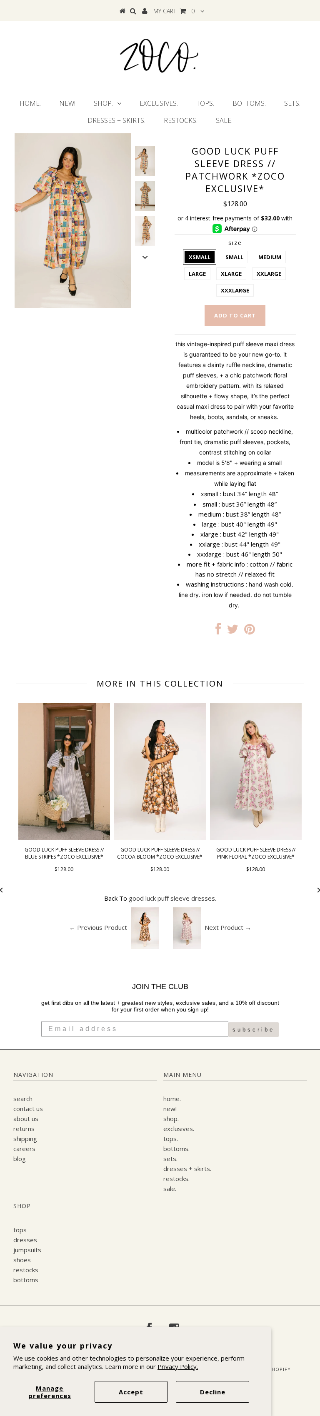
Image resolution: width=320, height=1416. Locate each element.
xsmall (199, 257)
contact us (28, 1108)
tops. (205, 103)
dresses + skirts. (116, 120)
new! (67, 103)
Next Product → (228, 927)
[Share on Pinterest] (249, 631)
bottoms (25, 1280)
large (197, 273)
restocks (25, 1270)
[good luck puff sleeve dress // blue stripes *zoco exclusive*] (64, 838)
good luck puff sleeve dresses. (172, 898)
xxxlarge (235, 290)
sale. (224, 120)
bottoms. (249, 103)
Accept (131, 1392)
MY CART (174, 11)
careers (24, 1148)
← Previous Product (98, 927)
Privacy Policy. (178, 1366)
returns (24, 1128)
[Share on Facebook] (218, 631)
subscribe (253, 1029)
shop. (103, 103)
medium (269, 257)
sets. (292, 103)
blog (19, 1158)
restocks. (181, 120)
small (234, 257)
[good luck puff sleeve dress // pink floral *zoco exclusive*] (256, 838)
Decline (212, 1392)
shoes (22, 1260)
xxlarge (269, 273)
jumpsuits (27, 1250)
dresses (25, 1240)
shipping (25, 1138)
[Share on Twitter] (232, 631)
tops (20, 1230)
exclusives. (159, 103)
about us (25, 1118)
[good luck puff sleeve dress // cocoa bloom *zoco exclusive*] (160, 838)
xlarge (231, 273)
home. (30, 103)
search (22, 1098)
